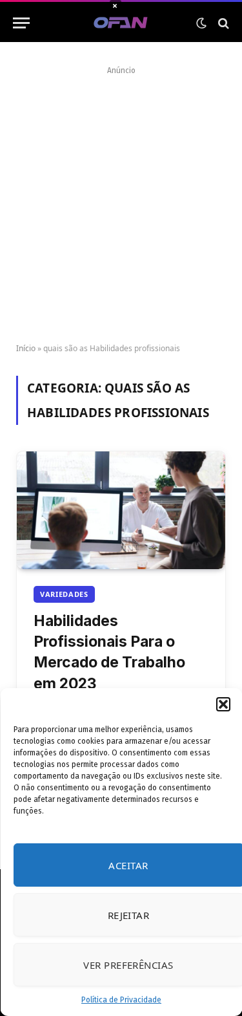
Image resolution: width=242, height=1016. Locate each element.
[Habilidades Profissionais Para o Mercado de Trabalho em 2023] (121, 510)
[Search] (222, 23)
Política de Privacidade (121, 999)
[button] (222, 704)
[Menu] (21, 23)
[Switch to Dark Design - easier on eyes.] (201, 23)
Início (25, 348)
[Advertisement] (121, 200)
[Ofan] (121, 23)
